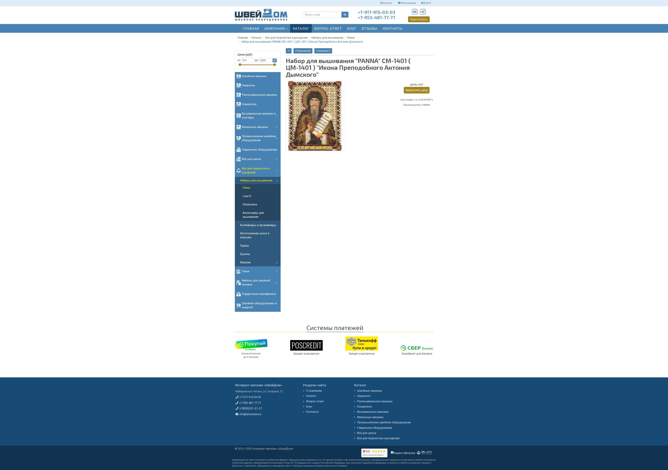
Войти (427, 3)
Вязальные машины (255, 127)
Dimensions (250, 204)
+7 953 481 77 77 (250, 403)
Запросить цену (416, 90)
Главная (251, 28)
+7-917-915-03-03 (376, 12)
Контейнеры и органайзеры (258, 225)
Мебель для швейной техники (256, 282)
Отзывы (369, 28)
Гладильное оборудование (259, 149)
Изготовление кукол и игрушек (254, 235)
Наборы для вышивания (327, 37)
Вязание (245, 262)
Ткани (245, 271)
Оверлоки (248, 85)
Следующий (322, 51)
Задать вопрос (418, 19)
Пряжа (244, 245)
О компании (314, 390)
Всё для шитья (251, 159)
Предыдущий (304, 51)
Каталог (387, 3)
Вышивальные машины (373, 411)
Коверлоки (249, 104)
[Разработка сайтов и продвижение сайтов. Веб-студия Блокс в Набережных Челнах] (424, 453)
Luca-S (247, 196)
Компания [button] (275, 28)
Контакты (393, 28)
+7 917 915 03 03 (250, 397)
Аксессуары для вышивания (253, 214)
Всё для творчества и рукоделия (286, 37)
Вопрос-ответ (328, 28)
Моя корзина (408, 3)
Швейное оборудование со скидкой (259, 305)
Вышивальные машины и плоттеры (259, 115)
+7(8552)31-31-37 (250, 408)
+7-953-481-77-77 (376, 17)
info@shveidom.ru (250, 414)
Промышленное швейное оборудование (259, 138)
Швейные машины (254, 76)
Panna (350, 37)
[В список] (289, 50)
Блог (351, 28)
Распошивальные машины (259, 94)
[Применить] (275, 60)
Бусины (245, 254)
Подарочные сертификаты (259, 294)
